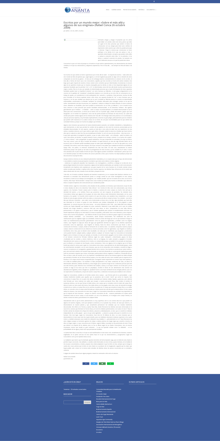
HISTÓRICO (141, 9)
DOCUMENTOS (151, 9)
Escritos (81, 31)
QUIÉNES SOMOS (116, 9)
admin (67, 31)
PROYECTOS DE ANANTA (129, 9)
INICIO (107, 9)
